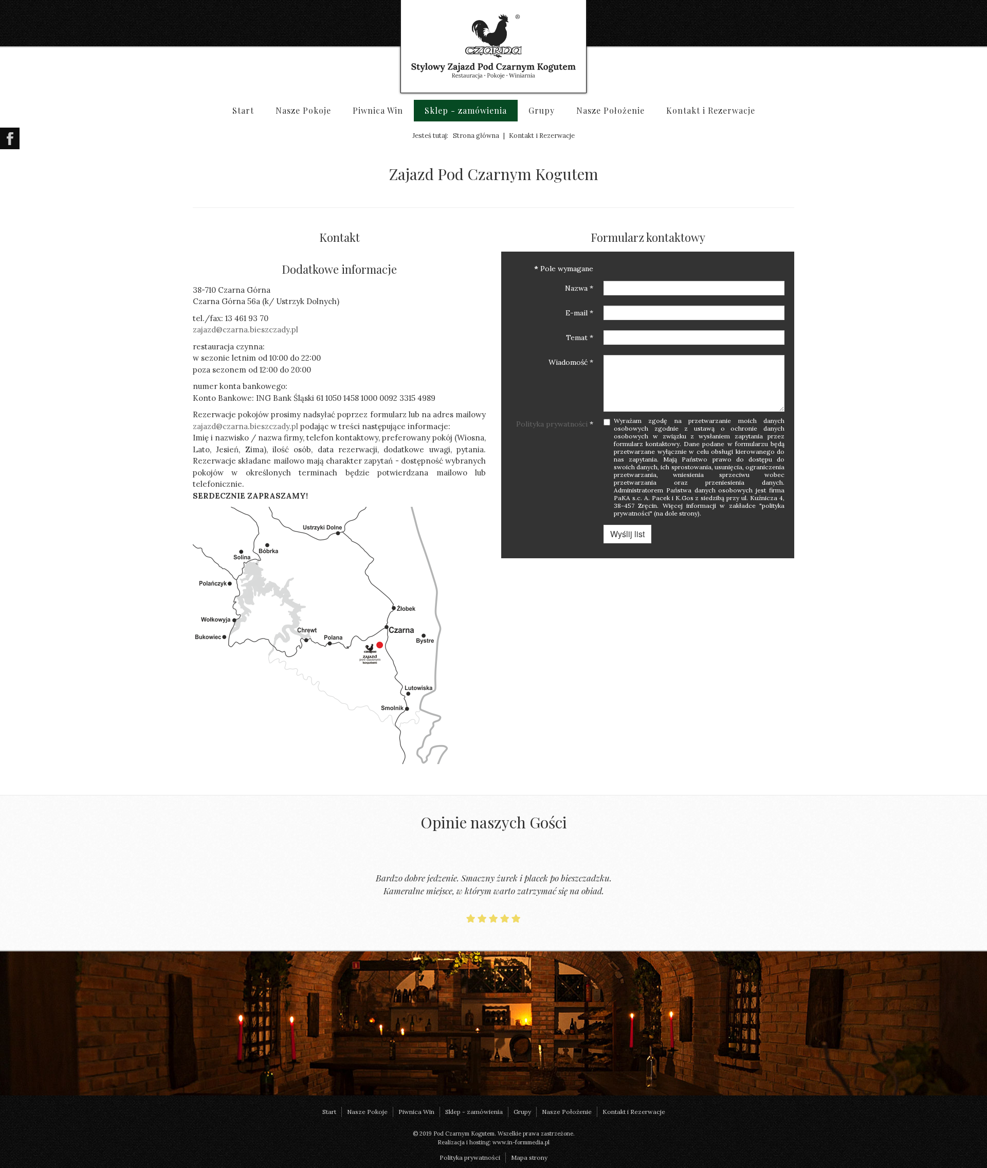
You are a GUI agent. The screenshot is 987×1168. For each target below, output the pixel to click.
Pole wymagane (563, 268)
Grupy (541, 110)
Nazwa (579, 288)
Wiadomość (571, 362)
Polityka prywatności (552, 424)
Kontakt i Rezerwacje (710, 110)
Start (243, 110)
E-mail (579, 312)
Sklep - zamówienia (466, 110)
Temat (579, 337)
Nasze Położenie (610, 110)
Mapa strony (529, 1157)
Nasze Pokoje (303, 110)
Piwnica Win (378, 110)
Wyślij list (627, 534)
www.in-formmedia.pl (521, 1142)
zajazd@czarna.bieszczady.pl (245, 329)
